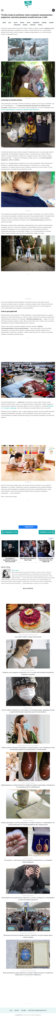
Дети (9, 22)
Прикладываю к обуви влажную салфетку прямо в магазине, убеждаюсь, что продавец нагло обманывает (28, 786)
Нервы (28, 22)
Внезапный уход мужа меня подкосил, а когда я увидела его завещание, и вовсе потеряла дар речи (28, 898)
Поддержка (36, 22)
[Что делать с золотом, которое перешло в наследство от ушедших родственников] (28, 842)
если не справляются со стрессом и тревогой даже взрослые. (20, 109)
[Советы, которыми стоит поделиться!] (28, 3)
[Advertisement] (28, 285)
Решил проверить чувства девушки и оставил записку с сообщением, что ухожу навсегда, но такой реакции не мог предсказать (28, 823)
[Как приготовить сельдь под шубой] (28, 619)
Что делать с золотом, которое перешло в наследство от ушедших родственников (28, 861)
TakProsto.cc (19, 1015)
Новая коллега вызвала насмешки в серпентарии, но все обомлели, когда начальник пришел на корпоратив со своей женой (28, 748)
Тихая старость (28, 708)
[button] (8, 37)
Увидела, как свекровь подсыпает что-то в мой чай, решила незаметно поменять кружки (28, 673)
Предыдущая (11, 532)
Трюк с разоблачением (28, 783)
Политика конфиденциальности (37, 1010)
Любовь (22, 22)
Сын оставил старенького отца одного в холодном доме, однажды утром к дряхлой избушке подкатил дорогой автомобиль (28, 711)
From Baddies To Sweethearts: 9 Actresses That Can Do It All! (10, 560)
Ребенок (25, 25)
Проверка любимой (28, 820)
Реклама (23, 1010)
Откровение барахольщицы (28, 970)
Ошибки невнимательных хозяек (28, 635)
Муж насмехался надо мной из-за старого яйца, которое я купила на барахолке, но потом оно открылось (28, 974)
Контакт (17, 1010)
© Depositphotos (28, 98)
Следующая (45, 532)
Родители (32, 25)
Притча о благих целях (28, 670)
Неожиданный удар (28, 895)
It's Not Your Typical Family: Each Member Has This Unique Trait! (46, 560)
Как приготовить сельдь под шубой (28, 637)
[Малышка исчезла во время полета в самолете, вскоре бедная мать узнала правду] (28, 917)
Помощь (44, 22)
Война (4, 22)
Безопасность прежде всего (28, 933)
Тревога (40, 25)
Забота (15, 22)
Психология (17, 25)
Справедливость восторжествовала (28, 745)
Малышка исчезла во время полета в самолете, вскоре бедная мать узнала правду (28, 936)
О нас (10, 1010)
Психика (51, 22)
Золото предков (28, 858)
